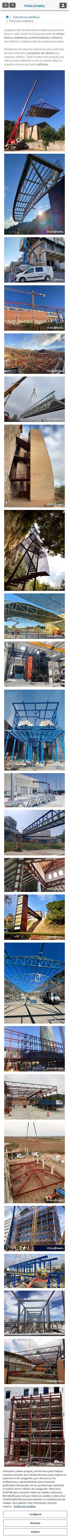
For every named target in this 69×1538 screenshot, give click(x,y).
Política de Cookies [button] (25, 1506)
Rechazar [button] (35, 1523)
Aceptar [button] (35, 1531)
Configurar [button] (35, 1514)
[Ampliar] (34, 110)
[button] (34, 5)
